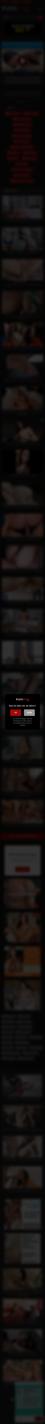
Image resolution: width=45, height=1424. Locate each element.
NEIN (29, 713)
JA (15, 713)
